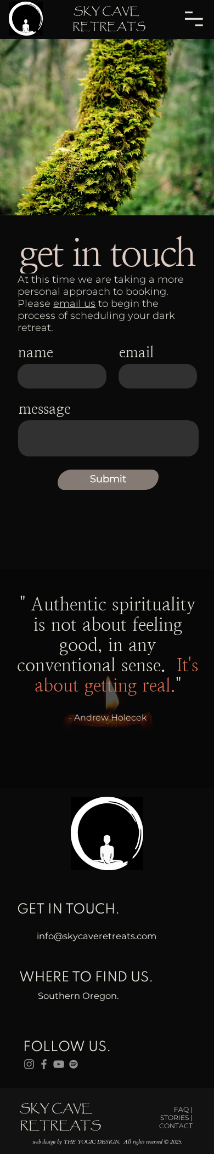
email (136, 352)
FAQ (182, 1109)
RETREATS (107, 27)
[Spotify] (73, 1064)
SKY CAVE (108, 11)
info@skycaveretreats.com (96, 935)
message (45, 408)
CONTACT (176, 1126)
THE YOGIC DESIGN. (92, 1142)
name (35, 352)
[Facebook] (43, 1064)
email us (74, 304)
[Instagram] (29, 1064)
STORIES (175, 1117)
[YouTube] (58, 1064)
